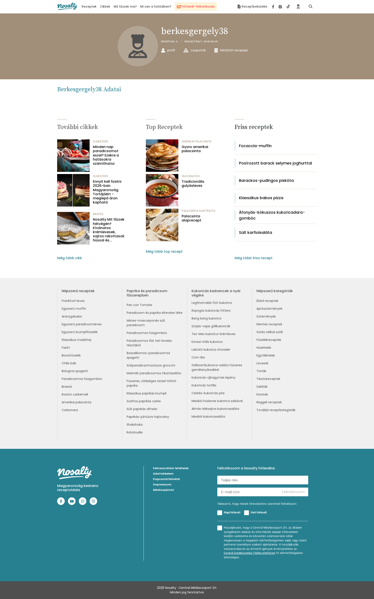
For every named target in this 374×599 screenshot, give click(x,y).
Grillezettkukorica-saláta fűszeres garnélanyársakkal (217, 367)
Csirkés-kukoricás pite (208, 393)
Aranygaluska (72, 316)
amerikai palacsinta (196, 141)
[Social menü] (281, 6)
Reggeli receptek (269, 402)
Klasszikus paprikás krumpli (146, 393)
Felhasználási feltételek (171, 468)
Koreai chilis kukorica (207, 342)
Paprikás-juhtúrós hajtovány (148, 417)
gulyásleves (191, 176)
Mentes (98, 214)
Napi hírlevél (232, 512)
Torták (261, 371)
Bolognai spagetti (75, 371)
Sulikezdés (100, 141)
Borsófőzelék (71, 355)
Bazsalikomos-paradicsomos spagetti (148, 355)
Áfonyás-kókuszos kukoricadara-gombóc (272, 215)
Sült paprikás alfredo (142, 409)
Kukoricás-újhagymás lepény (213, 377)
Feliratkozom (293, 492)
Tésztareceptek (268, 379)
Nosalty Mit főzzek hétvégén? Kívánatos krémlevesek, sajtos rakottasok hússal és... (108, 229)
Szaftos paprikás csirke (144, 401)
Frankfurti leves (73, 301)
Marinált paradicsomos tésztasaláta (154, 373)
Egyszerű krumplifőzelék (80, 332)
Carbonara (70, 410)
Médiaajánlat (163, 490)
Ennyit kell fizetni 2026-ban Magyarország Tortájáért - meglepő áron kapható (107, 191)
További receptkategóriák (275, 410)
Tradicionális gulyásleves (193, 183)
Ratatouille (135, 432)
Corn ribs (198, 357)
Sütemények (266, 316)
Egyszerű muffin (74, 308)
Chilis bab (69, 363)
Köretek (262, 394)
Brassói (67, 386)
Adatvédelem (163, 474)
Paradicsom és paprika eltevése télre (154, 313)
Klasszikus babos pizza (261, 197)
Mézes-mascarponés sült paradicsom (146, 322)
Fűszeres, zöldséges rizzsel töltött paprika (151, 383)
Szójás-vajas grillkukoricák (211, 326)
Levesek (262, 363)
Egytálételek (265, 355)
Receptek (89, 6)
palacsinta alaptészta (198, 211)
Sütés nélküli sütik (269, 332)
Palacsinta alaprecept (191, 218)
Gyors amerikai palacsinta (195, 149)
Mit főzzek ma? (125, 6)
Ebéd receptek (267, 301)
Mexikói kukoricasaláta (208, 416)
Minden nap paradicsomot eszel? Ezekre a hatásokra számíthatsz (106, 155)
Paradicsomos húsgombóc (82, 379)
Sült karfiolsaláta (255, 232)
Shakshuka (135, 424)
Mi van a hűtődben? (155, 6)
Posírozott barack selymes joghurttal (275, 163)
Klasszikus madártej (76, 340)
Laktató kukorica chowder (211, 349)
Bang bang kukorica (206, 318)
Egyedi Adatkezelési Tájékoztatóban (249, 553)
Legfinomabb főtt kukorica (212, 303)
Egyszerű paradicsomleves (82, 324)
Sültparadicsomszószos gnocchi (151, 365)
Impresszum (162, 484)
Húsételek (263, 347)
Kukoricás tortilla (204, 385)
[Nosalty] (67, 6)
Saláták (262, 386)
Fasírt (66, 347)
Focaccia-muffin (255, 145)
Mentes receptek (269, 324)
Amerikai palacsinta (76, 402)
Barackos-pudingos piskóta (266, 180)
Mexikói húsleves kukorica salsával (217, 401)
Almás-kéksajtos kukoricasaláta (215, 409)
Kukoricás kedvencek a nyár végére (216, 293)
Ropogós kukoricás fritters (211, 310)
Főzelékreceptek (268, 340)
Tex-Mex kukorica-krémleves (213, 334)
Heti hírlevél (259, 512)
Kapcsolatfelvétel (166, 479)
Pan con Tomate (139, 305)
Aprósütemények (269, 308)
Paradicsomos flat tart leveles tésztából (149, 343)
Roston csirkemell (75, 394)
